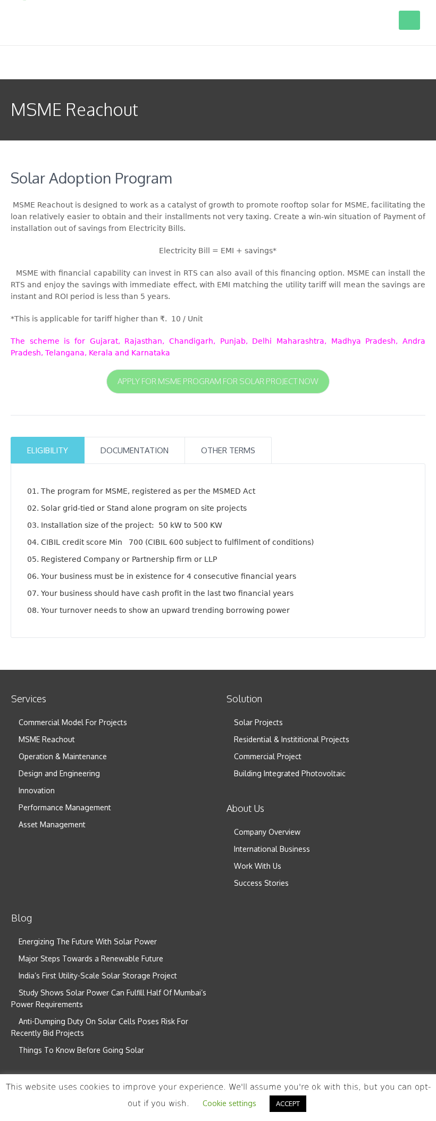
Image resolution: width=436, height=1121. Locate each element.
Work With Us (257, 865)
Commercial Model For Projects (73, 722)
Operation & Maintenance (63, 756)
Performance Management (65, 807)
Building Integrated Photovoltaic (290, 773)
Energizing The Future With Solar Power (88, 941)
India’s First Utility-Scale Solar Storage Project (98, 975)
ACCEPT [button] (288, 1103)
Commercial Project (267, 756)
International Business (272, 848)
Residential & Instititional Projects (291, 739)
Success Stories (261, 882)
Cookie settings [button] (229, 1103)
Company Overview (267, 831)
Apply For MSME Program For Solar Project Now (218, 381)
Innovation (37, 790)
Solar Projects (258, 722)
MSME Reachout (47, 739)
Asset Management (52, 824)
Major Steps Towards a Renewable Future (91, 958)
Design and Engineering (59, 773)
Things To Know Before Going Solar (81, 1049)
